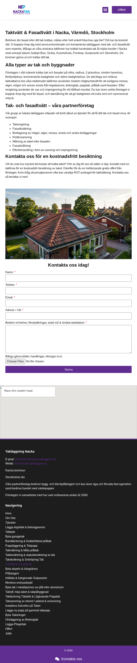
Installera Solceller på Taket (22, 605)
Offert (8, 628)
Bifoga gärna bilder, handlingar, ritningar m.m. (34, 356)
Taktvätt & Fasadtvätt (18, 564)
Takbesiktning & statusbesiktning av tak (30, 554)
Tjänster (10, 522)
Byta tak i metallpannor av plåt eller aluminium (34, 587)
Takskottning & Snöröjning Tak (24, 559)
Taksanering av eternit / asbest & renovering (33, 601)
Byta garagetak (14, 536)
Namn (9, 272)
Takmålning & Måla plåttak (22, 550)
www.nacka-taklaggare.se (30, 463)
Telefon (10, 284)
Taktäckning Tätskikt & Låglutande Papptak (32, 596)
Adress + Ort (13, 310)
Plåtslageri (12, 573)
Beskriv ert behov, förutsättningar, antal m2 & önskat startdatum (45, 322)
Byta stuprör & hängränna (21, 568)
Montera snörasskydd (18, 582)
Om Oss (10, 517)
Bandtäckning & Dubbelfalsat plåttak (28, 541)
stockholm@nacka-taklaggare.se (35, 459)
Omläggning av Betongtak (21, 619)
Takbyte (10, 531)
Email (9, 297)
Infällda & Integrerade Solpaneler (26, 578)
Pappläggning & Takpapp (21, 545)
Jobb (8, 633)
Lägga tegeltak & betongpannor (25, 527)
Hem (8, 513)
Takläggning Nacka (19, 451)
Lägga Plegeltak (15, 624)
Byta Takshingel (15, 614)
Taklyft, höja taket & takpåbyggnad (27, 591)
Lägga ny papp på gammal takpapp (27, 610)
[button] (105, 10)
